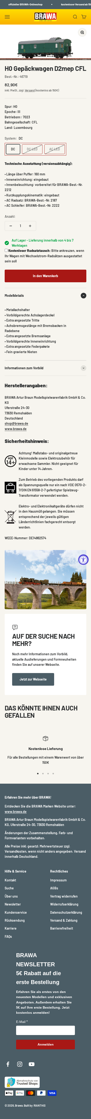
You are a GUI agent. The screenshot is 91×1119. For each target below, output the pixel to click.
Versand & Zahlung (63, 920)
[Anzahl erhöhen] (30, 226)
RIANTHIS (40, 1105)
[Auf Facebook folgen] (8, 1064)
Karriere (11, 928)
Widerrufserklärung (64, 904)
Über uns (11, 896)
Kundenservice (16, 912)
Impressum (58, 880)
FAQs (8, 936)
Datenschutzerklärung (66, 912)
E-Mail (20, 1022)
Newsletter (13, 904)
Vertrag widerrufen (64, 896)
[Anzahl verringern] (11, 226)
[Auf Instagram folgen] (20, 1064)
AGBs (54, 888)
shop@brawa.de (16, 423)
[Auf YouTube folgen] (31, 1064)
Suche (9, 888)
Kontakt (10, 880)
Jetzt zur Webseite (33, 679)
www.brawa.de (16, 429)
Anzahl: (10, 216)
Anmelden (46, 1044)
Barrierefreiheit (61, 928)
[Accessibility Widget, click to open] (83, 559)
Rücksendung (15, 920)
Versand (30, 90)
